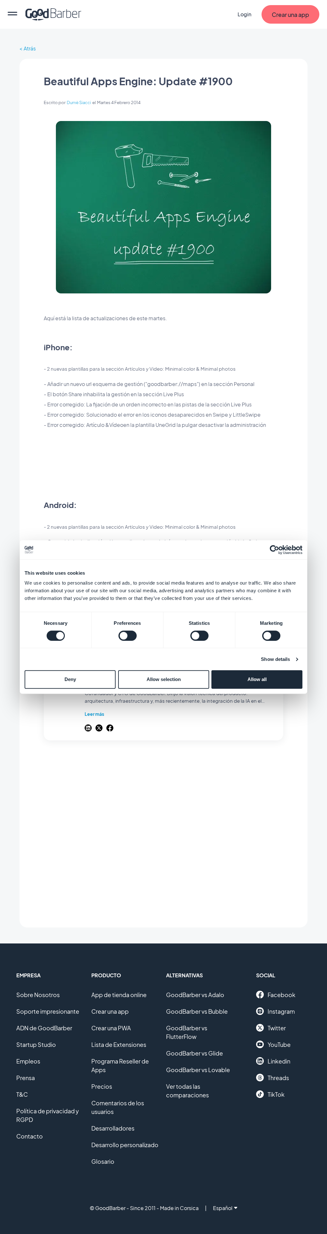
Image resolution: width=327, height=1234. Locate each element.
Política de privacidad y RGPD (47, 1115)
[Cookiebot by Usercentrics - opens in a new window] (274, 550)
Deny (70, 679)
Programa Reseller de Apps (120, 1065)
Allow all (257, 679)
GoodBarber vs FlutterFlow (186, 1032)
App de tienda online (119, 994)
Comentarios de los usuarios (117, 1107)
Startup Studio (36, 1044)
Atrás (30, 48)
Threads (278, 1077)
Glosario (102, 1161)
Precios (101, 1086)
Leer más (94, 714)
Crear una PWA (111, 1028)
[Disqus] (163, 830)
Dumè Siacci (79, 102)
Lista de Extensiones (118, 1044)
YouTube (279, 1044)
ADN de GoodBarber (44, 1028)
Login (244, 14)
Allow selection (164, 679)
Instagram (281, 1011)
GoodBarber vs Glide (194, 1053)
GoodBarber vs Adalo (195, 994)
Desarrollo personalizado (124, 1144)
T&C (22, 1094)
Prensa (25, 1077)
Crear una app (110, 1011)
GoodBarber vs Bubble (197, 1011)
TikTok (276, 1094)
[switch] (127, 636)
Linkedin (279, 1061)
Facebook (281, 994)
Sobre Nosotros (38, 994)
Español (222, 1208)
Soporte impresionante (47, 1011)
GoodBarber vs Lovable (198, 1069)
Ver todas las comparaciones (187, 1091)
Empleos (28, 1061)
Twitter (277, 1028)
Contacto (29, 1136)
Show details (275, 659)
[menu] (12, 14)
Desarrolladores (112, 1128)
